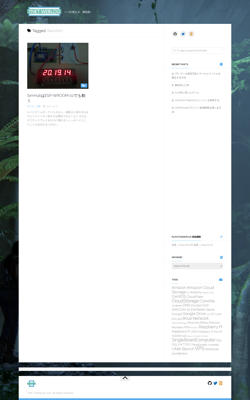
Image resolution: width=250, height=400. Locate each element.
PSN (187, 327)
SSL (219, 340)
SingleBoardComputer (193, 339)
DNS (186, 305)
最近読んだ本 (182, 85)
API (188, 293)
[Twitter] (183, 34)
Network (201, 318)
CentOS (179, 296)
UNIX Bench (183, 348)
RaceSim (194, 328)
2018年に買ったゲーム (187, 92)
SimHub (204, 336)
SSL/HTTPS (181, 344)
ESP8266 (198, 309)
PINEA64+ (214, 322)
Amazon (179, 287)
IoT (213, 314)
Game (209, 309)
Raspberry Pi (210, 326)
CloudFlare (195, 296)
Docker (196, 305)
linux (187, 318)
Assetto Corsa (208, 293)
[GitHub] (175, 34)
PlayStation (178, 327)
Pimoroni (193, 322)
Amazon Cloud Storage (193, 289)
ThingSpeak (199, 344)
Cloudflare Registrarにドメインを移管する (197, 100)
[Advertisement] (197, 175)
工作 (38, 106)
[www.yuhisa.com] (191, 34)
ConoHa (207, 300)
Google (177, 314)
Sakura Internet (193, 336)
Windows (212, 349)
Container (177, 305)
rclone (176, 335)
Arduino (196, 292)
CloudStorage (185, 300)
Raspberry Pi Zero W (210, 331)
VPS (199, 348)
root (184, 335)
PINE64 (204, 322)
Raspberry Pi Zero (185, 331)
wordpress (179, 353)
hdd (208, 314)
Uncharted (213, 344)
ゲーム (30, 106)
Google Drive (194, 313)
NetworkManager (179, 323)
